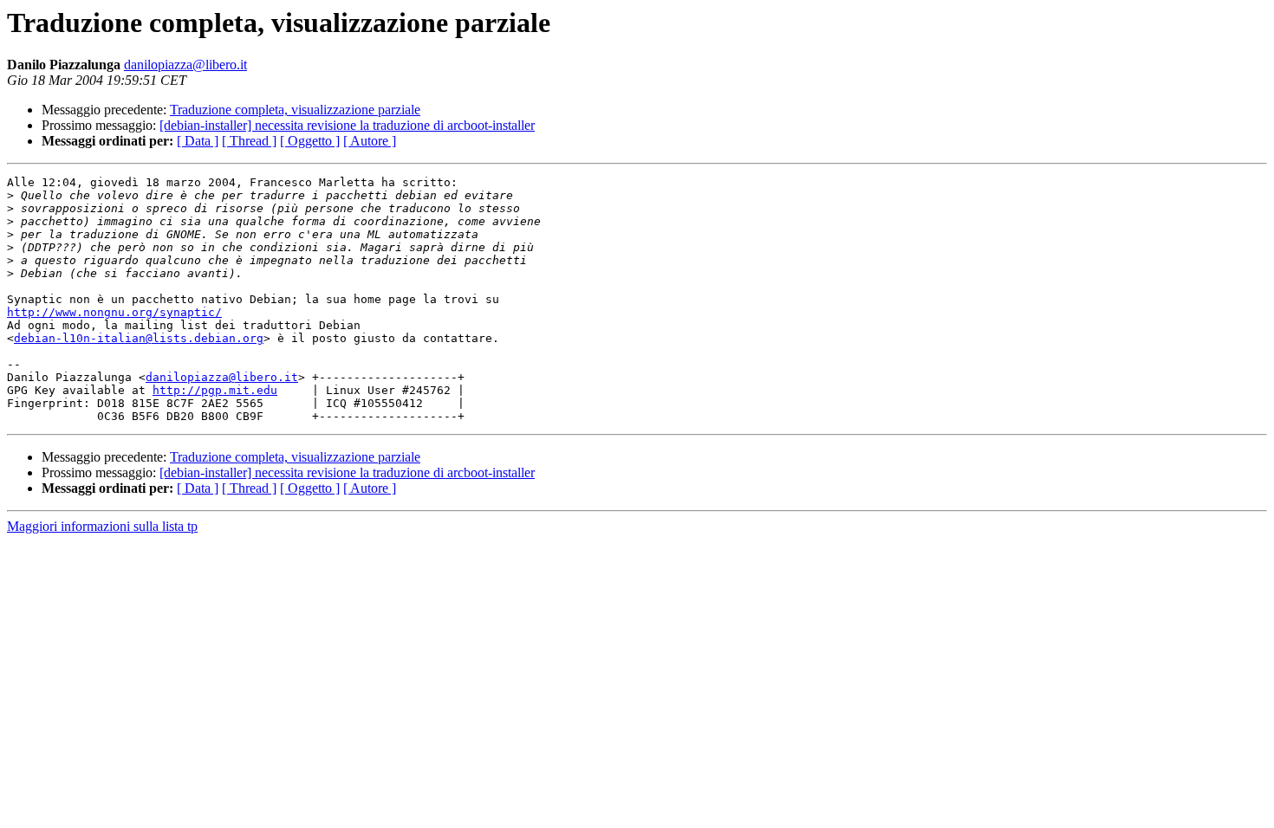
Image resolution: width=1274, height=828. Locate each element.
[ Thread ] (249, 140)
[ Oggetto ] (310, 140)
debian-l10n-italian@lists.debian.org (138, 338)
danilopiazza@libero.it (185, 64)
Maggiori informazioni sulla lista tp (102, 526)
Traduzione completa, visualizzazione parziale (295, 109)
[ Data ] (197, 140)
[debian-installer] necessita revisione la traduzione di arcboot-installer (347, 125)
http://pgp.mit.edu (215, 390)
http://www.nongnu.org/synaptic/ (114, 312)
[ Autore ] (369, 140)
